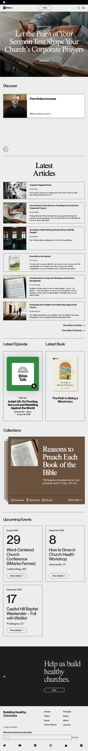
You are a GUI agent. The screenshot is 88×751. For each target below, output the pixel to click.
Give (45, 8)
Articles (47, 711)
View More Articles (74, 325)
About (65, 720)
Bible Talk (23, 398)
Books (66, 716)
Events (47, 720)
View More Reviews (73, 330)
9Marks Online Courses (41, 114)
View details (16, 576)
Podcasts (67, 711)
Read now (44, 61)
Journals (66, 724)
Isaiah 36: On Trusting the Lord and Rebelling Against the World (23, 405)
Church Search (50, 724)
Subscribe (75, 737)
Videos (47, 716)
